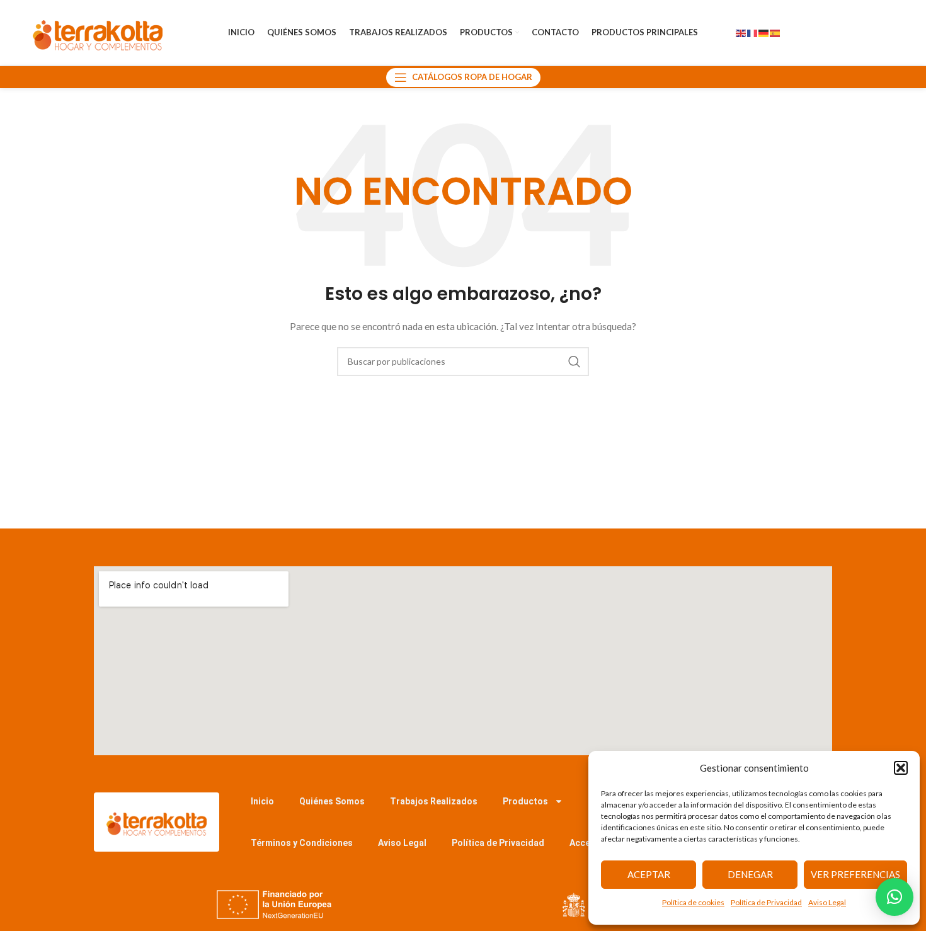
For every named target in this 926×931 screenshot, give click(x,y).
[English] (741, 32)
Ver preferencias (855, 874)
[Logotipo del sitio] (98, 31)
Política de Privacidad (766, 902)
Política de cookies (693, 902)
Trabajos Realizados (433, 801)
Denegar (750, 874)
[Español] (775, 32)
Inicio (262, 801)
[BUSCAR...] (574, 361)
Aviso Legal (827, 902)
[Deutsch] (764, 32)
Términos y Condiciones (302, 843)
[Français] (752, 32)
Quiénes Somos (332, 801)
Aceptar (648, 874)
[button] (901, 768)
